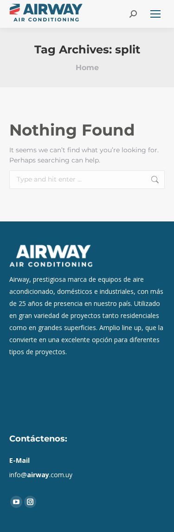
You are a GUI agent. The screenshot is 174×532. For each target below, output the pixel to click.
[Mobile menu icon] (155, 14)
